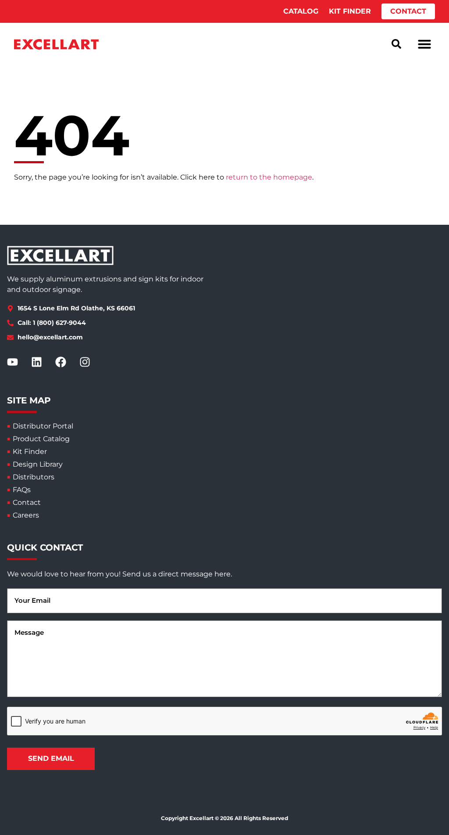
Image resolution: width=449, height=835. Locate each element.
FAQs (22, 490)
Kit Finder (30, 451)
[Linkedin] (42, 362)
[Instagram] (90, 362)
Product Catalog (41, 439)
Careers (26, 515)
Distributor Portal (43, 426)
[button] (424, 43)
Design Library (38, 464)
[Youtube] (18, 362)
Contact (27, 502)
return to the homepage (269, 177)
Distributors (33, 477)
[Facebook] (66, 362)
